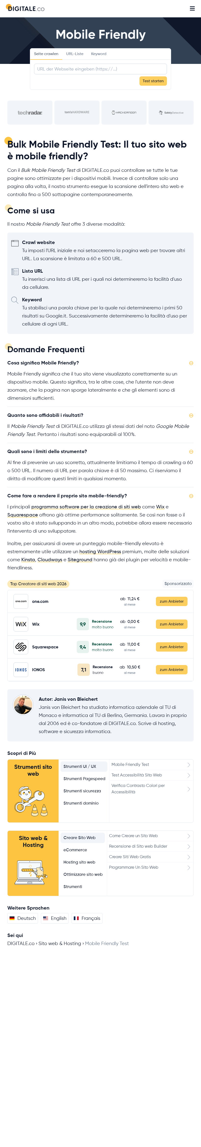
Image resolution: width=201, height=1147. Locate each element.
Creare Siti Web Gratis (130, 856)
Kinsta (28, 559)
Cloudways (50, 559)
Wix (160, 507)
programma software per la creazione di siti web (86, 507)
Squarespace (22, 515)
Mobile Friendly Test (130, 764)
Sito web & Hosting (33, 841)
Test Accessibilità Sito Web (137, 775)
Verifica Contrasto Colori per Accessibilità (138, 788)
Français (91, 918)
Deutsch (26, 918)
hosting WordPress (100, 551)
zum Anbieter (172, 601)
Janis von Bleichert (76, 699)
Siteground (80, 559)
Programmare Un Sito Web (133, 867)
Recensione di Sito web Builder (138, 846)
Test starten (153, 81)
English (58, 918)
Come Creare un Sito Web (133, 835)
